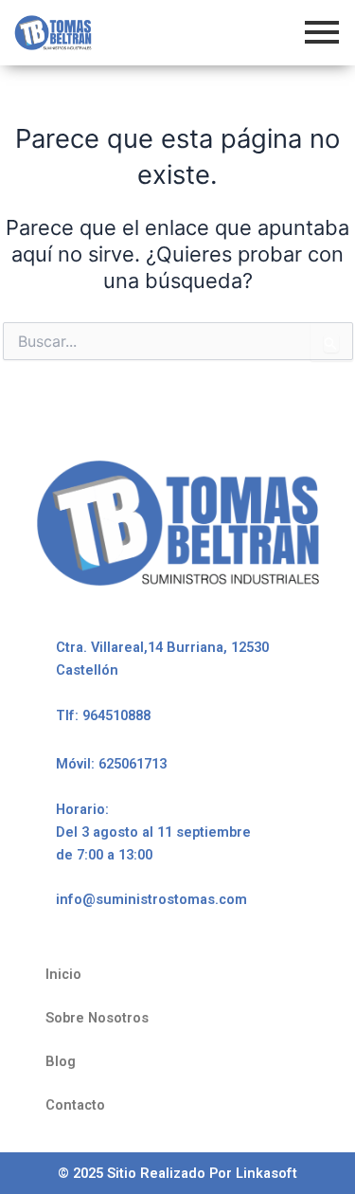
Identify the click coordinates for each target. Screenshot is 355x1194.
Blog (60, 1061)
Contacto (75, 1104)
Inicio (63, 974)
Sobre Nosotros (97, 1017)
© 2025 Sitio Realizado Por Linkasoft (177, 1173)
